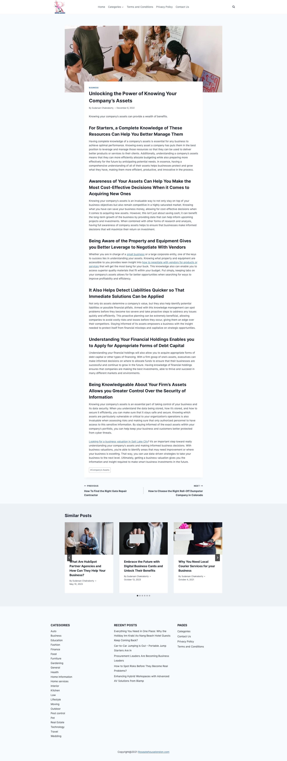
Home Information (61, 676)
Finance (55, 649)
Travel (54, 731)
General (55, 667)
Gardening (57, 663)
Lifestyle (56, 699)
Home (101, 6)
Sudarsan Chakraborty (103, 108)
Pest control (58, 713)
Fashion (55, 644)
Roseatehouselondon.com (153, 751)
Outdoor (56, 708)
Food (54, 654)
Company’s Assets (99, 470)
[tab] (137, 595)
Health (55, 672)
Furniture (56, 658)
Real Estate (57, 722)
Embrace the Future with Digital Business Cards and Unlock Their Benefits (143, 566)
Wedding (56, 736)
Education (57, 640)
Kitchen (55, 690)
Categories (183, 631)
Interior (55, 685)
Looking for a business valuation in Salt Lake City (118, 441)
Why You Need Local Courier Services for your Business (196, 566)
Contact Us (182, 6)
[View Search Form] (233, 7)
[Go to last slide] (69, 557)
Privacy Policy (164, 6)
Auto (53, 631)
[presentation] (89, 538)
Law (53, 695)
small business (136, 254)
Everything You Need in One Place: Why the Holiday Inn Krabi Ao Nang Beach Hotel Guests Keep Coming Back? (142, 636)
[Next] (217, 557)
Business (94, 88)
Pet (53, 717)
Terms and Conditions (140, 6)
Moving (55, 704)
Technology (57, 726)
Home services (59, 681)
